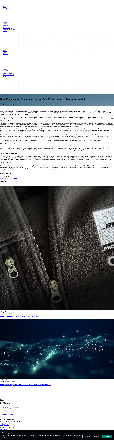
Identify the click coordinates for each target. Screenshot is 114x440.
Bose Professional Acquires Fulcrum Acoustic (19, 316)
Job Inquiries (6, 411)
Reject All (96, 436)
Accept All (106, 436)
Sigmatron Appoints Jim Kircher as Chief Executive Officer (25, 385)
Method (5, 5)
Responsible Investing (9, 29)
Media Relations (7, 410)
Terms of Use (3, 429)
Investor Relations (8, 408)
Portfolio (5, 8)
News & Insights (7, 28)
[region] (57, 435)
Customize (86, 436)
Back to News (4, 95)
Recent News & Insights (6, 414)
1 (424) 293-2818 (4, 425)
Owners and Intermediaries (10, 407)
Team (4, 7)
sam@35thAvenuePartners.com (8, 178)
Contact (5, 31)
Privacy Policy (11, 429)
